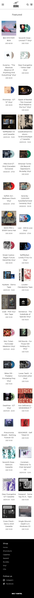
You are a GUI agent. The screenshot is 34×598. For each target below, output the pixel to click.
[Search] (27, 4)
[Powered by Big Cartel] (17, 593)
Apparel (6, 558)
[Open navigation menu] (3, 4)
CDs (4, 569)
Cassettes (6, 555)
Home (5, 547)
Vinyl (4, 565)
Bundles (6, 562)
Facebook (9, 584)
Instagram (9, 580)
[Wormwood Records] (16, 4)
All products (7, 551)
